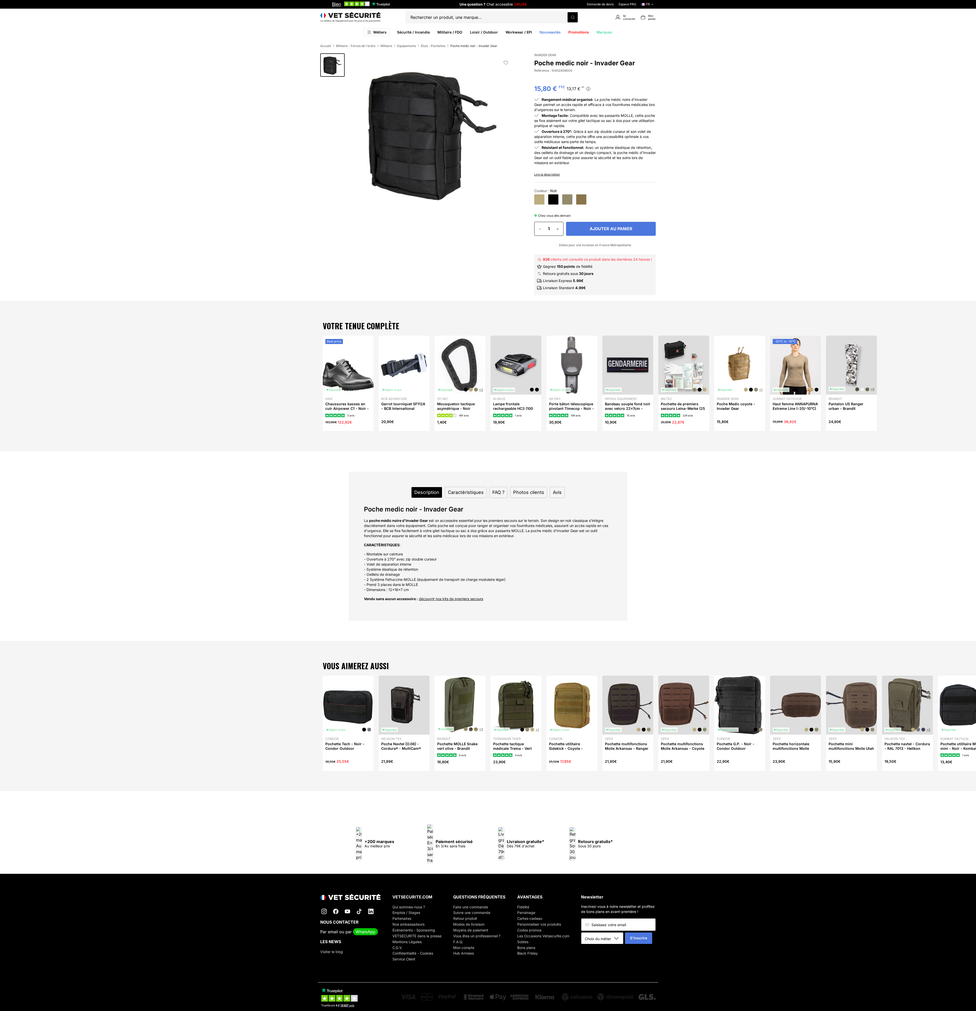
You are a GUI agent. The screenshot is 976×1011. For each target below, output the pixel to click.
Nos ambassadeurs (408, 924)
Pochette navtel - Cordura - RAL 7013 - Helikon (907, 746)
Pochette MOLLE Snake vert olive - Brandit (457, 746)
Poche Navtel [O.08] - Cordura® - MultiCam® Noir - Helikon (401, 748)
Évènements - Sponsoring (413, 930)
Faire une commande (470, 907)
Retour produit (465, 918)
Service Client (403, 959)
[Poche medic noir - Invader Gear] (553, 199)
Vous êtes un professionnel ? (476, 936)
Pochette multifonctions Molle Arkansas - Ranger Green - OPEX (626, 748)
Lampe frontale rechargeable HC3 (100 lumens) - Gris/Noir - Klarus (513, 411)
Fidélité (523, 907)
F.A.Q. (458, 942)
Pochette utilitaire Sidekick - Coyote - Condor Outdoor (566, 748)
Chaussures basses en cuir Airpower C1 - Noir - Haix (347, 408)
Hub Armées (463, 953)
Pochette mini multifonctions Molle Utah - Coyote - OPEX (851, 748)
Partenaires (401, 918)
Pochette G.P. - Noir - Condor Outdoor (735, 746)
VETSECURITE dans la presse (416, 936)
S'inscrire (638, 938)
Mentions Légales (407, 942)
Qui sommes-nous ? (408, 907)
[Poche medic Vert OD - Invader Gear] (567, 199)
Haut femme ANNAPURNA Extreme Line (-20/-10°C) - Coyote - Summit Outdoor (795, 411)
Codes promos (529, 930)
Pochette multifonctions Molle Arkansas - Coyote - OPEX (682, 748)
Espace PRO (627, 4)
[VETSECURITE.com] (350, 17)
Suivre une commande (471, 912)
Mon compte (463, 947)
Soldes (522, 942)
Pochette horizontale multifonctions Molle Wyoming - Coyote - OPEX (791, 751)
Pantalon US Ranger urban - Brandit (846, 406)
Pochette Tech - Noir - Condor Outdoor (344, 746)
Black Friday (527, 953)
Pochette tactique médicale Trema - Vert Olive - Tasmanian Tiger (514, 748)
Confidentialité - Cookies (412, 953)
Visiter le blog (331, 952)
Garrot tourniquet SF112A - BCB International (403, 406)
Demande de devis (600, 4)
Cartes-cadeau (529, 918)
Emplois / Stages (406, 912)
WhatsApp (365, 931)
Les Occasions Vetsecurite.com (543, 936)
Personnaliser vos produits (539, 924)
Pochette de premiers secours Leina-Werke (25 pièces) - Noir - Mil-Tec (683, 408)
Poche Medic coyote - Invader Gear (736, 406)
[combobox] (604, 938)
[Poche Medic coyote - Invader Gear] (539, 199)
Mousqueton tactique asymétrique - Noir (456, 406)
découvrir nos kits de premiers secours (451, 599)
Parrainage (526, 912)
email (333, 931)
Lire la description (547, 174)
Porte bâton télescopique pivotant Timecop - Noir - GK (571, 408)
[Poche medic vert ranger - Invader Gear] (581, 199)
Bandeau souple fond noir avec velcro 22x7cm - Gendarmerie (627, 408)
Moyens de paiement (470, 930)
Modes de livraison (468, 924)
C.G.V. (397, 947)
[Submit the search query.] (573, 17)
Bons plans (526, 947)
